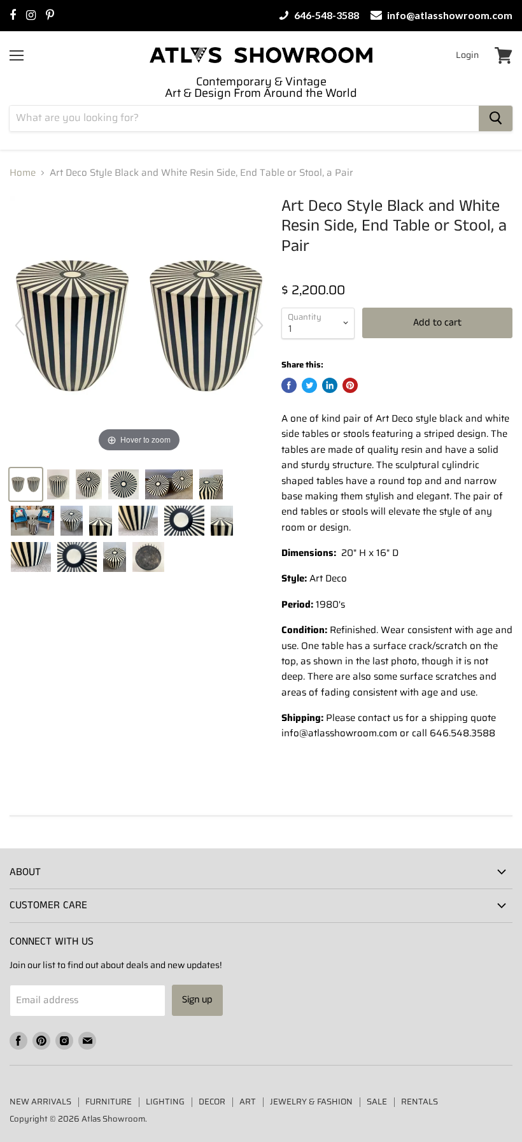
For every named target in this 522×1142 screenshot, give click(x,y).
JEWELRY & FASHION (311, 1101)
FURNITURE (108, 1101)
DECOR (212, 1101)
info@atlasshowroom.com (448, 15)
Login (467, 55)
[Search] (495, 118)
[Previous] (20, 325)
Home (23, 173)
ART (247, 1101)
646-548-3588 (325, 15)
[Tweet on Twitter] (309, 385)
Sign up (197, 999)
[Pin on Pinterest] (350, 385)
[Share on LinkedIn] (329, 385)
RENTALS (419, 1101)
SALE (377, 1101)
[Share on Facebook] (289, 385)
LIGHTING (165, 1101)
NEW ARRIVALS (40, 1101)
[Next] (258, 325)
